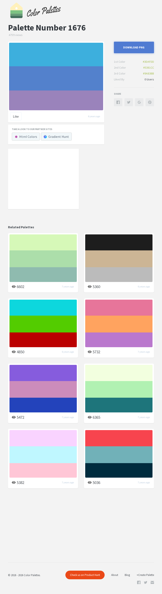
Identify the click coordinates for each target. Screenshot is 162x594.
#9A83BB (148, 73)
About (114, 575)
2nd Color (120, 67)
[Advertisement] (43, 178)
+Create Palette (145, 575)
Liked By (119, 79)
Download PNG (133, 47)
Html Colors (28, 136)
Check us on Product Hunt (85, 575)
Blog (127, 575)
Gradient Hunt (58, 136)
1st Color (119, 62)
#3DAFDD (148, 62)
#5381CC (148, 67)
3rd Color (120, 73)
